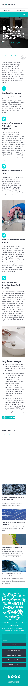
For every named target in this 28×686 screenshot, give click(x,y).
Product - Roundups (15, 55)
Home (3, 55)
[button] (24, 14)
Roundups (7, 55)
